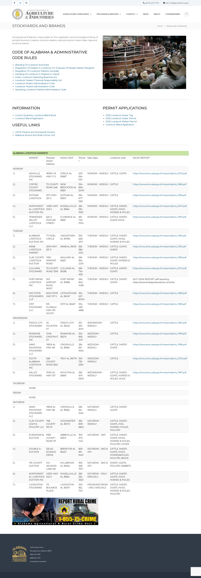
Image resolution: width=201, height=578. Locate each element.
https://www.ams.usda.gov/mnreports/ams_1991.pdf (159, 246)
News (145, 14)
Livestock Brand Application (29, 118)
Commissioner (172, 14)
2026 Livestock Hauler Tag (119, 115)
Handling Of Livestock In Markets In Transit (37, 74)
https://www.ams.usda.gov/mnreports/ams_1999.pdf (159, 333)
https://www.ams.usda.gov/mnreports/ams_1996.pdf (159, 195)
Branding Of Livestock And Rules (32, 65)
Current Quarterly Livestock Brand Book (35, 115)
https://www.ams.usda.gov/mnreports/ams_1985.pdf (159, 304)
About (157, 14)
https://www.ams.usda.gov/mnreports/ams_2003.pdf (160, 173)
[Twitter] (20, 3)
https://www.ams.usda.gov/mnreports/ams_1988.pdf (160, 293)
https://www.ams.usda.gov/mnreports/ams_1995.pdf (159, 235)
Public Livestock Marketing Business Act (36, 77)
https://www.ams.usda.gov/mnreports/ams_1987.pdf (159, 372)
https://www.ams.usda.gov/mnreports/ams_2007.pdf (160, 206)
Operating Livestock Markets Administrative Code (40, 89)
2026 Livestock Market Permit (121, 121)
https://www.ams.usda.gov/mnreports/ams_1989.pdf (159, 257)
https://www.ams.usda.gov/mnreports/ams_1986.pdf (159, 184)
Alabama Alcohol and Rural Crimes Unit (35, 135)
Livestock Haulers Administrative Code (35, 86)
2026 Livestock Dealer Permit (121, 118)
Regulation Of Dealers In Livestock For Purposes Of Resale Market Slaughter (54, 68)
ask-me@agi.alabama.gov (177, 3)
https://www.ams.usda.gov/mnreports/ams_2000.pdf (160, 358)
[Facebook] (14, 3)
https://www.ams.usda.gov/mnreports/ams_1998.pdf (159, 344)
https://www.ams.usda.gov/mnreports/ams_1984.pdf (159, 322)
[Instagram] (26, 3)
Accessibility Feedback (38, 561)
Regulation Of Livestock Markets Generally (37, 71)
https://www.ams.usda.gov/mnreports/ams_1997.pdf (159, 217)
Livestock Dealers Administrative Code (35, 83)
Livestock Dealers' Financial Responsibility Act (38, 80)
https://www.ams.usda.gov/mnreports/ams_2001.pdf (159, 268)
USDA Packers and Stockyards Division (35, 132)
